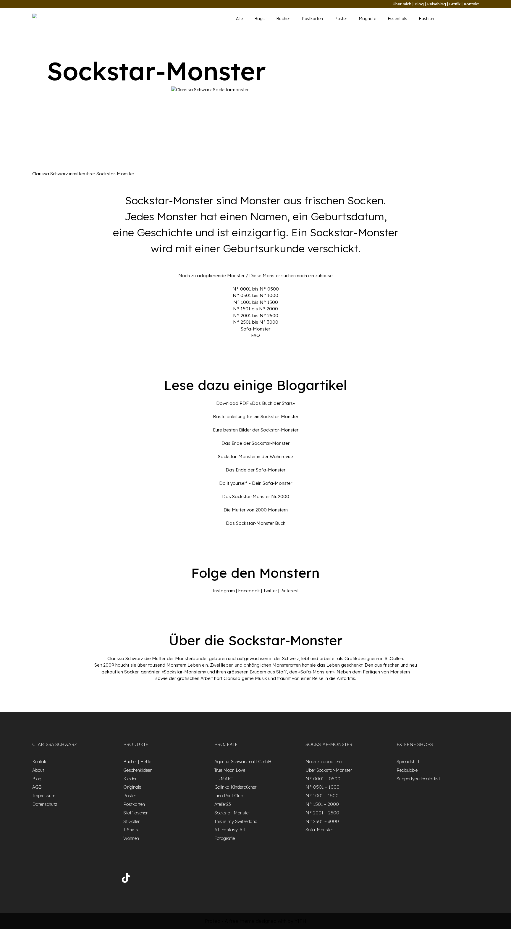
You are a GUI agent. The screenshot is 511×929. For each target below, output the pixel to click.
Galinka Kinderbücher (235, 787)
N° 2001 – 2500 (322, 813)
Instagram (223, 590)
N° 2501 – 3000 (322, 821)
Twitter (270, 590)
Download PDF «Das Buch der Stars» (255, 403)
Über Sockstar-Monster (328, 770)
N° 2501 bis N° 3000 (255, 322)
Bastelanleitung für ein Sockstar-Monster (255, 416)
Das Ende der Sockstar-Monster (255, 443)
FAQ (255, 335)
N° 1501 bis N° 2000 (255, 309)
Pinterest (289, 590)
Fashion (426, 18)
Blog (419, 3)
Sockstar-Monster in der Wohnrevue (255, 456)
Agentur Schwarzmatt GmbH (242, 761)
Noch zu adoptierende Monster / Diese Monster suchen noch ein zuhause (255, 275)
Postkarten (312, 18)
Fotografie (224, 838)
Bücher (283, 18)
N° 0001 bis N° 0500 (255, 289)
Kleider (130, 779)
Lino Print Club (228, 795)
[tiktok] (126, 879)
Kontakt (471, 3)
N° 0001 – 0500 (322, 779)
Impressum (43, 795)
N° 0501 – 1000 (322, 787)
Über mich (402, 3)
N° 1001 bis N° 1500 (255, 302)
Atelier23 (222, 804)
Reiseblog (436, 3)
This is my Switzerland (236, 821)
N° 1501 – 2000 (322, 804)
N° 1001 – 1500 (322, 795)
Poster (340, 18)
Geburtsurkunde (264, 248)
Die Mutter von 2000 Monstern (256, 510)
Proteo (212, 921)
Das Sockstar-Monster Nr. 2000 (255, 496)
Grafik (454, 3)
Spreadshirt (408, 761)
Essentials (397, 18)
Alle (239, 18)
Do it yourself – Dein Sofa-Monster (255, 483)
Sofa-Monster (255, 329)
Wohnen (131, 838)
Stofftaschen (135, 813)
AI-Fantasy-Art (229, 829)
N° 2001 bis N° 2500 (255, 315)
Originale (132, 787)
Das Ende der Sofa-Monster (255, 470)
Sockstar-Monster (232, 813)
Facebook (249, 590)
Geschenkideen (137, 770)
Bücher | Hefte (137, 761)
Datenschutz (44, 804)
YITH (300, 921)
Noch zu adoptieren (324, 761)
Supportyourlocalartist (418, 779)
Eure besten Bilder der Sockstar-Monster (255, 430)
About (38, 770)
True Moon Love (229, 770)
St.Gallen (131, 821)
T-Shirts (130, 829)
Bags (259, 18)
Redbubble (407, 770)
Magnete (367, 18)
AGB (37, 787)
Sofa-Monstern (316, 672)
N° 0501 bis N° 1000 (255, 295)
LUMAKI (223, 779)
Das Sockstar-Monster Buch (255, 523)
